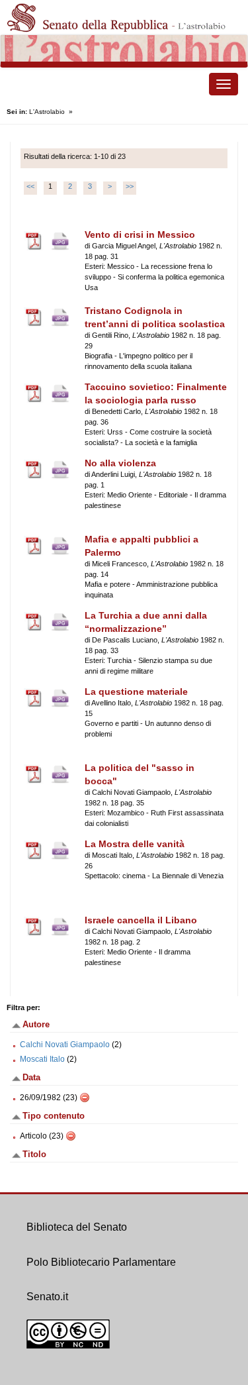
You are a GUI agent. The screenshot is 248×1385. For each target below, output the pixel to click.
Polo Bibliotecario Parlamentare (101, 1262)
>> (130, 186)
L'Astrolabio (47, 111)
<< (30, 186)
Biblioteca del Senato (76, 1227)
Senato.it (47, 1296)
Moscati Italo (42, 1059)
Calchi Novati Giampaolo (65, 1044)
